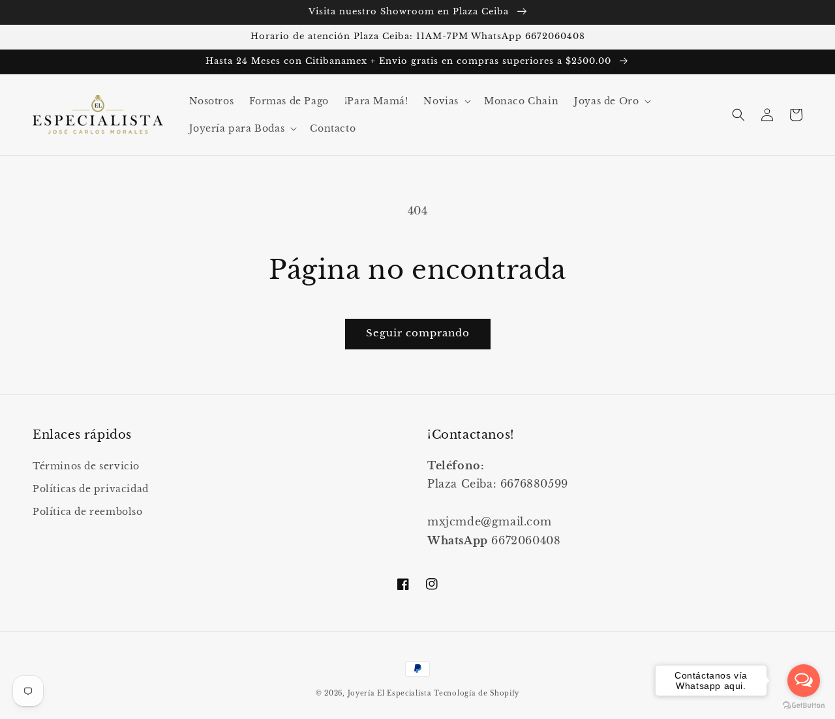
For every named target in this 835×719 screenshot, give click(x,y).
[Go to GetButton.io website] (804, 705)
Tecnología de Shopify (476, 693)
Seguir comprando (418, 333)
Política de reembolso (88, 512)
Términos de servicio (86, 466)
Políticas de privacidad (91, 489)
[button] (446, 101)
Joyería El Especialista (391, 693)
